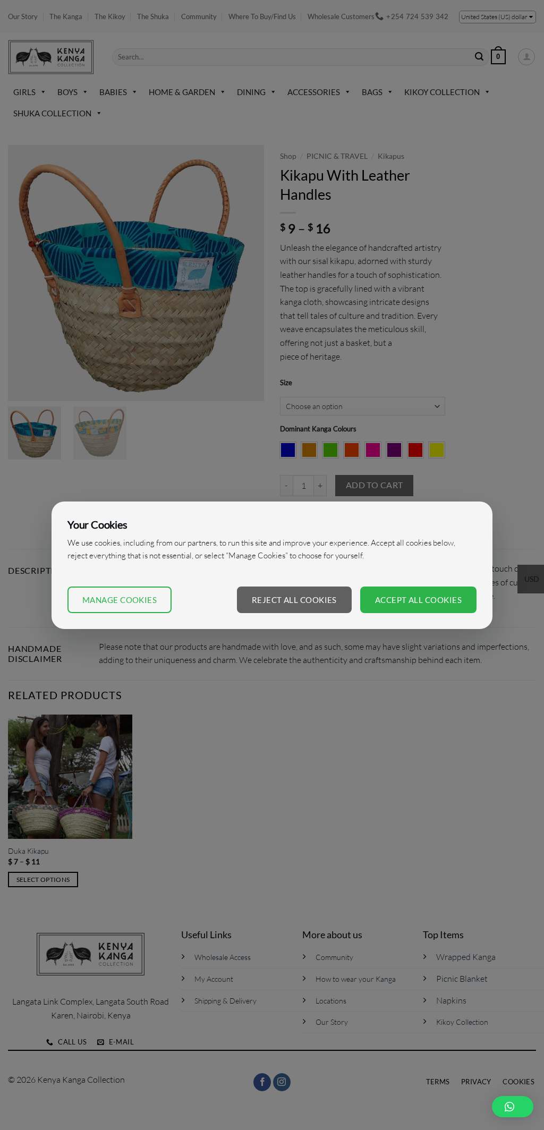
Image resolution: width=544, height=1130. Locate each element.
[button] (512, 1106)
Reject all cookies (294, 600)
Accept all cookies (418, 600)
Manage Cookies (119, 600)
